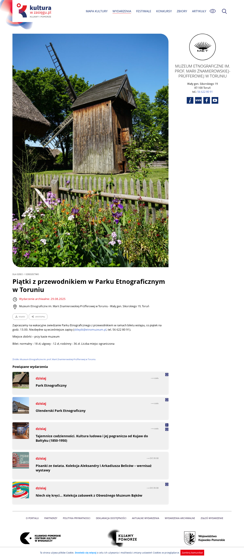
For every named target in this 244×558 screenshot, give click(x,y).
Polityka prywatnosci (76, 518)
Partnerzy (50, 518)
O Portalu (32, 518)
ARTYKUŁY (199, 11)
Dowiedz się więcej (85, 552)
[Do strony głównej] (33, 11)
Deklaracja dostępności (111, 518)
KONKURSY (164, 11)
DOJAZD (22, 316)
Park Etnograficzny (51, 385)
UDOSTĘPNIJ (40, 316)
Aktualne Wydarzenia (145, 518)
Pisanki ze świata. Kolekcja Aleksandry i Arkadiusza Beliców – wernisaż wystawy (94, 467)
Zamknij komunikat (192, 552)
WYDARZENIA (122, 11)
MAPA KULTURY (97, 11)
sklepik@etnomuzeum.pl (90, 329)
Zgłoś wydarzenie (212, 518)
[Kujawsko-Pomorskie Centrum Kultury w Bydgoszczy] (39, 538)
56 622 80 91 (205, 92)
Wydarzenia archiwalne (180, 518)
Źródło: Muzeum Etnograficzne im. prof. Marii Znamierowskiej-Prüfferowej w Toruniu (54, 359)
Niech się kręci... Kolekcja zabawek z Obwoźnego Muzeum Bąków (89, 495)
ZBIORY (182, 11)
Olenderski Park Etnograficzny (60, 410)
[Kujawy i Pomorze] (122, 538)
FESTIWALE (143, 11)
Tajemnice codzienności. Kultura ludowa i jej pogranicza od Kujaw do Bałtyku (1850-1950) (92, 438)
